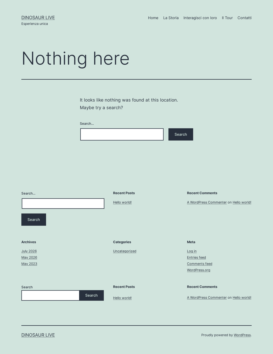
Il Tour (227, 18)
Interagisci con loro (200, 18)
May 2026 (29, 257)
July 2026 (29, 251)
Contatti (245, 18)
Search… (87, 123)
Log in (192, 251)
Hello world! (122, 202)
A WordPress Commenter (207, 202)
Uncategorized (124, 251)
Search (27, 287)
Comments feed (199, 264)
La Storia (171, 18)
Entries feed (196, 257)
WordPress (242, 335)
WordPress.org (198, 270)
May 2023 (29, 264)
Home (153, 18)
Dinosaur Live (38, 17)
